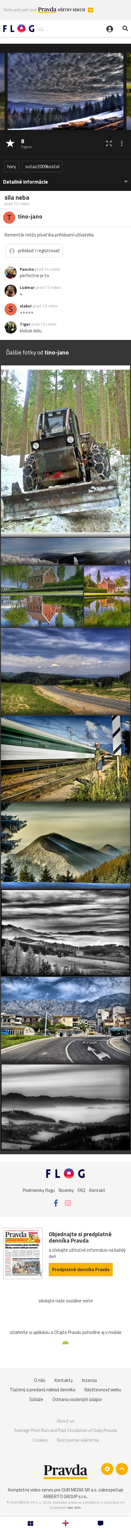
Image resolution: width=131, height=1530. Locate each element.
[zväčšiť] (109, 143)
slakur (26, 306)
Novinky (66, 1189)
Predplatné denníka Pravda (80, 1269)
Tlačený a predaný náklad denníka (42, 1389)
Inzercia (89, 1380)
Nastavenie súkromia (78, 1440)
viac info (74, 1507)
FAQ (81, 1189)
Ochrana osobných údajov (77, 1399)
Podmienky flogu (39, 1189)
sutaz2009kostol (42, 166)
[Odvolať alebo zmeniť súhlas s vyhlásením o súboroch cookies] (107, 1469)
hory (11, 166)
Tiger (25, 324)
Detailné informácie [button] (25, 182)
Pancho (27, 269)
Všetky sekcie (72, 10)
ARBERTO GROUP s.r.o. (65, 1496)
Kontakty (64, 1380)
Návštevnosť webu (102, 1389)
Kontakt (97, 1189)
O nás (39, 1380)
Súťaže (36, 1399)
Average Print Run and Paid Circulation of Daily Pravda (65, 1430)
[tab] (65, 179)
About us (66, 1421)
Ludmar (27, 287)
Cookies (40, 1440)
